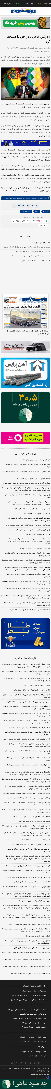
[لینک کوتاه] (37, 206)
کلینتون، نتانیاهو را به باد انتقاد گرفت (37, 513)
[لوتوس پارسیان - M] (25, 1084)
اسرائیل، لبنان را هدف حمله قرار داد (38, 936)
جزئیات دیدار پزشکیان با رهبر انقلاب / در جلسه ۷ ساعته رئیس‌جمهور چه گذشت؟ (26, 871)
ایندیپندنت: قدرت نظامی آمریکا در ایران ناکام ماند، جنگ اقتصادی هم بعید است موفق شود (26, 672)
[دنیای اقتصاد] (23, 11)
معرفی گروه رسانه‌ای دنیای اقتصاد (34, 991)
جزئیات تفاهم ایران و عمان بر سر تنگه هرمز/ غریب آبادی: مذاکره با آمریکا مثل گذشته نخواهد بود (27, 679)
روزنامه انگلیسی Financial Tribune (34, 1027)
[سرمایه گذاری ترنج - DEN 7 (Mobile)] (25, 23)
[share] (21, 1063)
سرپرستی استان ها (39, 1041)
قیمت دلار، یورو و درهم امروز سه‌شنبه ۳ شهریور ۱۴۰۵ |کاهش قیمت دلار (26, 960)
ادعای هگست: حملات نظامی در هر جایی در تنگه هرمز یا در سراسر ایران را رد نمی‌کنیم (27, 589)
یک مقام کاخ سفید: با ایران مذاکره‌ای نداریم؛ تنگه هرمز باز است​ (28, 877)
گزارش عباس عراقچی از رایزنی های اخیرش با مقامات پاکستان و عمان (26, 739)
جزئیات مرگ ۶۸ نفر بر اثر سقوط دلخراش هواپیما (33, 251)
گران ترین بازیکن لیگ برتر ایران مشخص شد (34, 901)
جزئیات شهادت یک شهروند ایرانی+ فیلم (36, 260)
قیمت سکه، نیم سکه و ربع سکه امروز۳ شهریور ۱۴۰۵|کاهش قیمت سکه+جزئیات (26, 967)
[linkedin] (23, 206)
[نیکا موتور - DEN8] (25, 347)
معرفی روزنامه (41, 1051)
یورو (24, 3)
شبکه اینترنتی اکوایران (19, 995)
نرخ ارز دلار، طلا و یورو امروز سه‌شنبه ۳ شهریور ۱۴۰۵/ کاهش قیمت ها (26, 953)
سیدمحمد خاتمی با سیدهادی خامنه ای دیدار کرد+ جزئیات (30, 610)
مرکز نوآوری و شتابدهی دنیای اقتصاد (33, 1014)
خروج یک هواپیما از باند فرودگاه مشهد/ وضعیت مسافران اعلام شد (26, 793)
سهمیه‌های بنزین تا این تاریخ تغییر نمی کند (34, 821)
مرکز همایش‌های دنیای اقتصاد (16, 1010)
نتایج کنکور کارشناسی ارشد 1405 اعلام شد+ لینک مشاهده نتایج (28, 840)
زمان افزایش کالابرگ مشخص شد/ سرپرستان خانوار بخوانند (29, 530)
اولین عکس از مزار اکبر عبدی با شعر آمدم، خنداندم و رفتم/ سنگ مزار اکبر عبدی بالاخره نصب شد (26, 582)
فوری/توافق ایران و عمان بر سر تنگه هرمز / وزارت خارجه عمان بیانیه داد (26, 472)
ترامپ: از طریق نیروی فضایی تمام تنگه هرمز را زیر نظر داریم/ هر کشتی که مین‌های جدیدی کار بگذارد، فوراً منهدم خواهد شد (27, 773)
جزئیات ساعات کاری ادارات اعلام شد (38, 534)
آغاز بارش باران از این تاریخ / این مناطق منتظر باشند (31, 690)
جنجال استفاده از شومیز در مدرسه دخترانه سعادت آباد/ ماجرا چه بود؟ (27, 766)
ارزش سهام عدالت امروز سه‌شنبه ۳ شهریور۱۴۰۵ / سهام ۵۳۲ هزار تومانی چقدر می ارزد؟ (27, 803)
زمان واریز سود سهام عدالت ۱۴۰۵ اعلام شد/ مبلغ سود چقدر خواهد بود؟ (26, 496)
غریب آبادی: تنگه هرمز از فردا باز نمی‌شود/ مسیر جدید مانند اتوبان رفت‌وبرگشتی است (27, 733)
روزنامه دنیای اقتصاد (39, 995)
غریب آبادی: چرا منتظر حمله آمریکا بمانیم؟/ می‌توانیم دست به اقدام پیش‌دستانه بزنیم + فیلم (26, 707)
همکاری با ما (24, 1041)
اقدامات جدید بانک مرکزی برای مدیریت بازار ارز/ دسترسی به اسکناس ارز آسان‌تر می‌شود (26, 603)
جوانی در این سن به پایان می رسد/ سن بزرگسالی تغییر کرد (29, 727)
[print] (14, 206)
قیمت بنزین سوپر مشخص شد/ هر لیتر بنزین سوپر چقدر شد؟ (28, 866)
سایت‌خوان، (39, 198)
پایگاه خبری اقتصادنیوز (19, 1000)
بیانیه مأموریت (26, 1051)
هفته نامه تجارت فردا (38, 1000)
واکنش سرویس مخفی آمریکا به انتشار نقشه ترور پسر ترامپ (29, 798)
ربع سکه (47, 3)
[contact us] (16, 1063)
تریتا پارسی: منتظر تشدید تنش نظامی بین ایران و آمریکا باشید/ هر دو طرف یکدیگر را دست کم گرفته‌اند (25, 596)
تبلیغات (31, 1037)
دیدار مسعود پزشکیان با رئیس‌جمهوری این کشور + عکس (30, 256)
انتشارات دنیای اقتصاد (38, 1010)
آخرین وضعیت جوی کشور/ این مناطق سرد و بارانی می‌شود (29, 924)
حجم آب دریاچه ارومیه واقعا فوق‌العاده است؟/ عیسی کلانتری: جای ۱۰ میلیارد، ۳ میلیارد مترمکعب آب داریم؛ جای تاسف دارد (26, 503)
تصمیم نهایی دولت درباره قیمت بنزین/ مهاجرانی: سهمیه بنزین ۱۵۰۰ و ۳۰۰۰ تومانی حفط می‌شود (26, 827)
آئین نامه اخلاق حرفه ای (37, 1056)
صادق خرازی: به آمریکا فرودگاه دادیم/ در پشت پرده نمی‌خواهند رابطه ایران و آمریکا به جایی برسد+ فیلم (25, 780)
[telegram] (19, 206)
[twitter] (28, 206)
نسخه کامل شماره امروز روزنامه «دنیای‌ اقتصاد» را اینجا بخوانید (28, 332)
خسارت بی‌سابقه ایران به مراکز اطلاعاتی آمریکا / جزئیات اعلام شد (28, 702)
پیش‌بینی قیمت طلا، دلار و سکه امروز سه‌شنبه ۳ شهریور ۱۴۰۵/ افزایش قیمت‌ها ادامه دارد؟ (28, 519)
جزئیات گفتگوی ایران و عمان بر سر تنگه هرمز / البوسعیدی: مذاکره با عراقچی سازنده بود (26, 810)
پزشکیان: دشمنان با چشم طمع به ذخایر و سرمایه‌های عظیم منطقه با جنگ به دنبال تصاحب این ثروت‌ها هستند (26, 930)
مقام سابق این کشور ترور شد (39, 242)
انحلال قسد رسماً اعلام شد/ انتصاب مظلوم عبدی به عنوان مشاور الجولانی (28, 575)
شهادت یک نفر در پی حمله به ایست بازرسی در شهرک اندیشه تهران (26, 483)
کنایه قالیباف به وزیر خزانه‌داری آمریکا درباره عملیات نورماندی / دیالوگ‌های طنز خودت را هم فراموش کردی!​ (28, 745)
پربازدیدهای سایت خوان (25, 453)
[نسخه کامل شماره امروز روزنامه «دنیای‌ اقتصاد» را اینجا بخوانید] (25, 311)
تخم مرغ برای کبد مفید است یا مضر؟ (36, 685)
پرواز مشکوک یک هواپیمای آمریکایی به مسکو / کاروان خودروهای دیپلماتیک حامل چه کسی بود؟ (27, 721)
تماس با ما (42, 1037)
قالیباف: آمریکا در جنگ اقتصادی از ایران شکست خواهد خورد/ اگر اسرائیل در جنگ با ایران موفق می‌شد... (27, 787)
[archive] (12, 1063)
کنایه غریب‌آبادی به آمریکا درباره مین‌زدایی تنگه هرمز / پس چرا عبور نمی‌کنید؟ (26, 695)
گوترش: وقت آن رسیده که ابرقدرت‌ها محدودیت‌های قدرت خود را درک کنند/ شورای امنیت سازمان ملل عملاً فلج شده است (25, 489)
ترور (36, 211)
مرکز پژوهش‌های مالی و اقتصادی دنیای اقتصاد (29, 1018)
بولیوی (45, 211)
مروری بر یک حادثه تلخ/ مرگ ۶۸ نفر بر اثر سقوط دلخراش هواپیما (26, 247)
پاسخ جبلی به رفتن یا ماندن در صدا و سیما (35, 548)
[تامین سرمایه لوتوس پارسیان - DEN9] (25, 407)
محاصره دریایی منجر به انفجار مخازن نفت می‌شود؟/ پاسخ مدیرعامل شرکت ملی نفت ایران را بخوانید (26, 561)
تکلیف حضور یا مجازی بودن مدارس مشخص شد (33, 478)
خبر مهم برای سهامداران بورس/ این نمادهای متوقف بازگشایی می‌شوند (28, 850)
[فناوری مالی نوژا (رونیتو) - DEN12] (25, 633)
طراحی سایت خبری (41, 1078)
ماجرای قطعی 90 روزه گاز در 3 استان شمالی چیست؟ (31, 816)
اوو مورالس (26, 211)
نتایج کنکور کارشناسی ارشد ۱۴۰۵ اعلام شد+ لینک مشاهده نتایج (28, 525)
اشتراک (22, 1037)
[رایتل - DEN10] (25, 438)
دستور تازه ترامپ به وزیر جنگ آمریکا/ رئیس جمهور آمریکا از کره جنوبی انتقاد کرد (27, 942)
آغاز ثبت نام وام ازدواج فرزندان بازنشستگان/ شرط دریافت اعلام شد (27, 882)
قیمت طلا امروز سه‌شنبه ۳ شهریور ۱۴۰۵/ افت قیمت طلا (30, 973)
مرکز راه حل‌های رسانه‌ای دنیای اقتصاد (33, 1023)
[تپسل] (2, 141)
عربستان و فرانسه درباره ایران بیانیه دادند (36, 460)
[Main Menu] (47, 11)
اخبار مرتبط (25, 237)
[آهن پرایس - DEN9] (25, 373)
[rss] (25, 1063)
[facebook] (32, 206)
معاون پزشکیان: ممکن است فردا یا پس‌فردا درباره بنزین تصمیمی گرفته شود (27, 465)
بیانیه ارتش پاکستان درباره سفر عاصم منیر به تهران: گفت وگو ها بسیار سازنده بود (27, 554)
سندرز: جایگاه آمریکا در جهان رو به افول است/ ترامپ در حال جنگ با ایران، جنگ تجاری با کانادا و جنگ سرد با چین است (26, 665)
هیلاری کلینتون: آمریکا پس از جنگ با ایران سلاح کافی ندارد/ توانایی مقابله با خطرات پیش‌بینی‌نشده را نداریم (26, 834)
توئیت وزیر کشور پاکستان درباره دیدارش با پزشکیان (32, 509)
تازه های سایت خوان (25, 658)
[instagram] (39, 1063)
